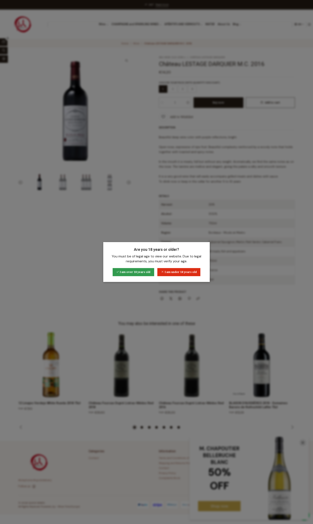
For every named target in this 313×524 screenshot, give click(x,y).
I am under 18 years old (180, 272)
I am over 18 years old (134, 272)
